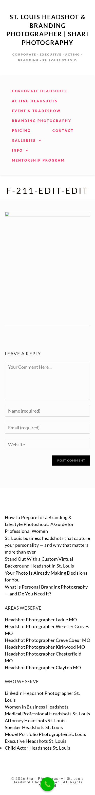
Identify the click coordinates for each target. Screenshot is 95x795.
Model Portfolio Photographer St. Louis (45, 734)
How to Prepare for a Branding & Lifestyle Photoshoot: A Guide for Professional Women (39, 524)
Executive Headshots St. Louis (36, 741)
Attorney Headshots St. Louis (35, 720)
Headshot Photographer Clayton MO (43, 667)
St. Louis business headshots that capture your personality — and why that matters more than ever (47, 545)
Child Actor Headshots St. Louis (37, 748)
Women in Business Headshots (37, 707)
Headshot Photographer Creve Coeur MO (47, 640)
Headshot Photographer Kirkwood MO (45, 647)
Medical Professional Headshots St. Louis (47, 713)
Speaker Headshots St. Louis (34, 727)
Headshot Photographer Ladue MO (41, 619)
